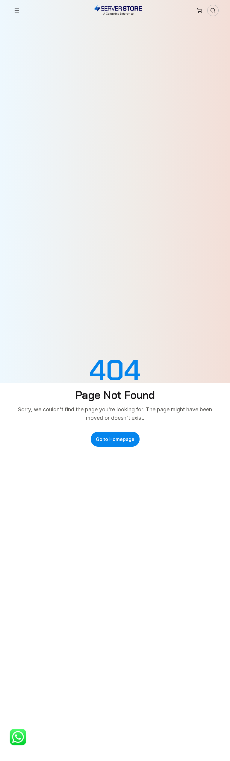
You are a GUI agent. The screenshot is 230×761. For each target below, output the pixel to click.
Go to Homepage (115, 439)
